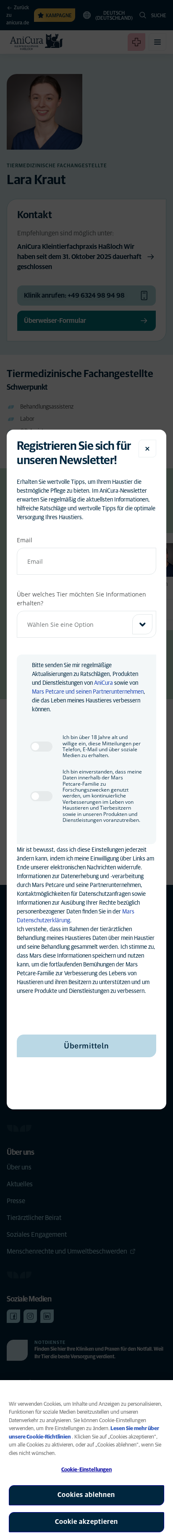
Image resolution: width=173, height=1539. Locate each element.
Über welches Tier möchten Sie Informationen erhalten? (81, 598)
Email (24, 540)
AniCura (103, 683)
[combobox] (86, 624)
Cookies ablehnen (86, 1494)
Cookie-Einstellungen (86, 1470)
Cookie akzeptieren (86, 1521)
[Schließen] (147, 448)
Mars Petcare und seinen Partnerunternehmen (88, 692)
